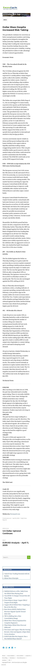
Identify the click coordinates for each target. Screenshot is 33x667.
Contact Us (28, 655)
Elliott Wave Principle (11, 578)
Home (3, 655)
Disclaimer (12, 658)
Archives (4, 660)
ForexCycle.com (7, 518)
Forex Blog (4, 658)
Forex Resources (21, 658)
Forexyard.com (15, 514)
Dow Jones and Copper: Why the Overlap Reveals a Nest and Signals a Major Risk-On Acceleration (17, 632)
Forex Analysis (10, 655)
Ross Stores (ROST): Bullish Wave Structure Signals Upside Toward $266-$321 (15, 611)
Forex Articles (20, 655)
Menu (5, 19)
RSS (9, 660)
